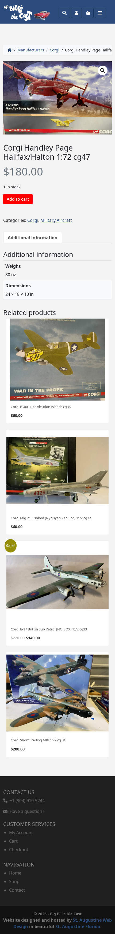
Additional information (32, 238)
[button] (103, 70)
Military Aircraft (56, 220)
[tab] (32, 237)
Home (15, 873)
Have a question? (25, 811)
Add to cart (18, 199)
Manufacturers (30, 50)
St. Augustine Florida (77, 926)
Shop (14, 881)
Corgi (54, 50)
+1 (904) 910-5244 (26, 801)
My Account (21, 832)
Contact (17, 890)
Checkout (18, 850)
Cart (13, 841)
